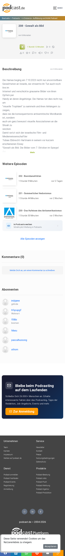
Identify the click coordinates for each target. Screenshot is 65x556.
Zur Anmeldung (23, 411)
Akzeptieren (50, 546)
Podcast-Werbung (43, 485)
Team (6, 447)
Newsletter (40, 447)
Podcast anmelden (11, 475)
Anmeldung (8, 489)
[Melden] (52, 53)
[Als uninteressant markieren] (53, 47)
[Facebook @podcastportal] (40, 511)
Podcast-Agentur (42, 489)
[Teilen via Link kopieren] (58, 553)
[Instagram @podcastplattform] (24, 511)
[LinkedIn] (32, 511)
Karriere (7, 451)
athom (14, 349)
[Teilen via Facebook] (5, 553)
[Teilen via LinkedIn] (16, 553)
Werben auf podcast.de (12, 458)
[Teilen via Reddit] (37, 553)
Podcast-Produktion (43, 493)
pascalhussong (19, 340)
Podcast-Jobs (41, 478)
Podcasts (16, 18)
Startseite (6, 18)
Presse (38, 455)
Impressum (8, 455)
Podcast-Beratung (43, 475)
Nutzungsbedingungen (45, 458)
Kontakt (39, 451)
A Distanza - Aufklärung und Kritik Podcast (39, 18)
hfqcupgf (16, 310)
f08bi (14, 319)
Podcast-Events (10, 482)
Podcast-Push (41, 482)
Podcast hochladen (11, 478)
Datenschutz (41, 462)
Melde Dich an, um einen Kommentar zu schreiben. (32, 270)
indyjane (15, 300)
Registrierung (9, 485)
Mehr (32, 152)
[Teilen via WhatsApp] (26, 553)
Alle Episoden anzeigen (32, 238)
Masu (14, 330)
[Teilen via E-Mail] (47, 553)
